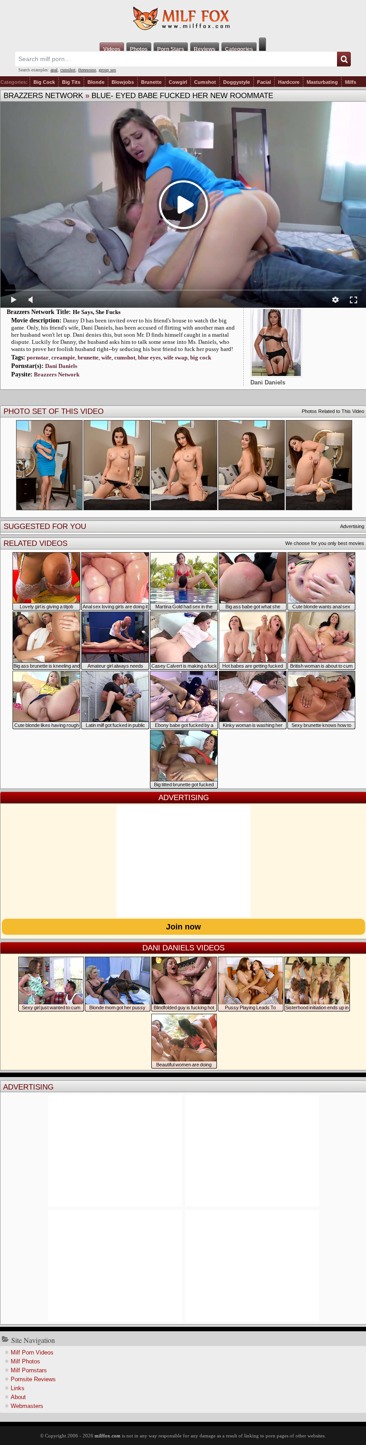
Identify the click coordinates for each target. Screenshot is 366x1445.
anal (54, 69)
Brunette (151, 82)
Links (18, 1388)
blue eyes (149, 357)
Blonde (95, 82)
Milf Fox (183, 18)
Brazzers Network (43, 95)
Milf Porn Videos (32, 1352)
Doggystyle (236, 82)
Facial (264, 82)
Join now (183, 926)
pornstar (38, 357)
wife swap (175, 357)
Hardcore (288, 82)
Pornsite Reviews (33, 1379)
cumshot (67, 69)
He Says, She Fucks (97, 312)
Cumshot (205, 82)
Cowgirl (178, 82)
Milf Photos (25, 1361)
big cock (200, 357)
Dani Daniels (61, 366)
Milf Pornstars (29, 1370)
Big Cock (44, 82)
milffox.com (108, 1435)
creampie (63, 357)
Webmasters (27, 1406)
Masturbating (322, 82)
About (18, 1397)
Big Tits (71, 82)
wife (106, 357)
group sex (107, 69)
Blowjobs (123, 82)
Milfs (350, 82)
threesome (87, 69)
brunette (88, 357)
